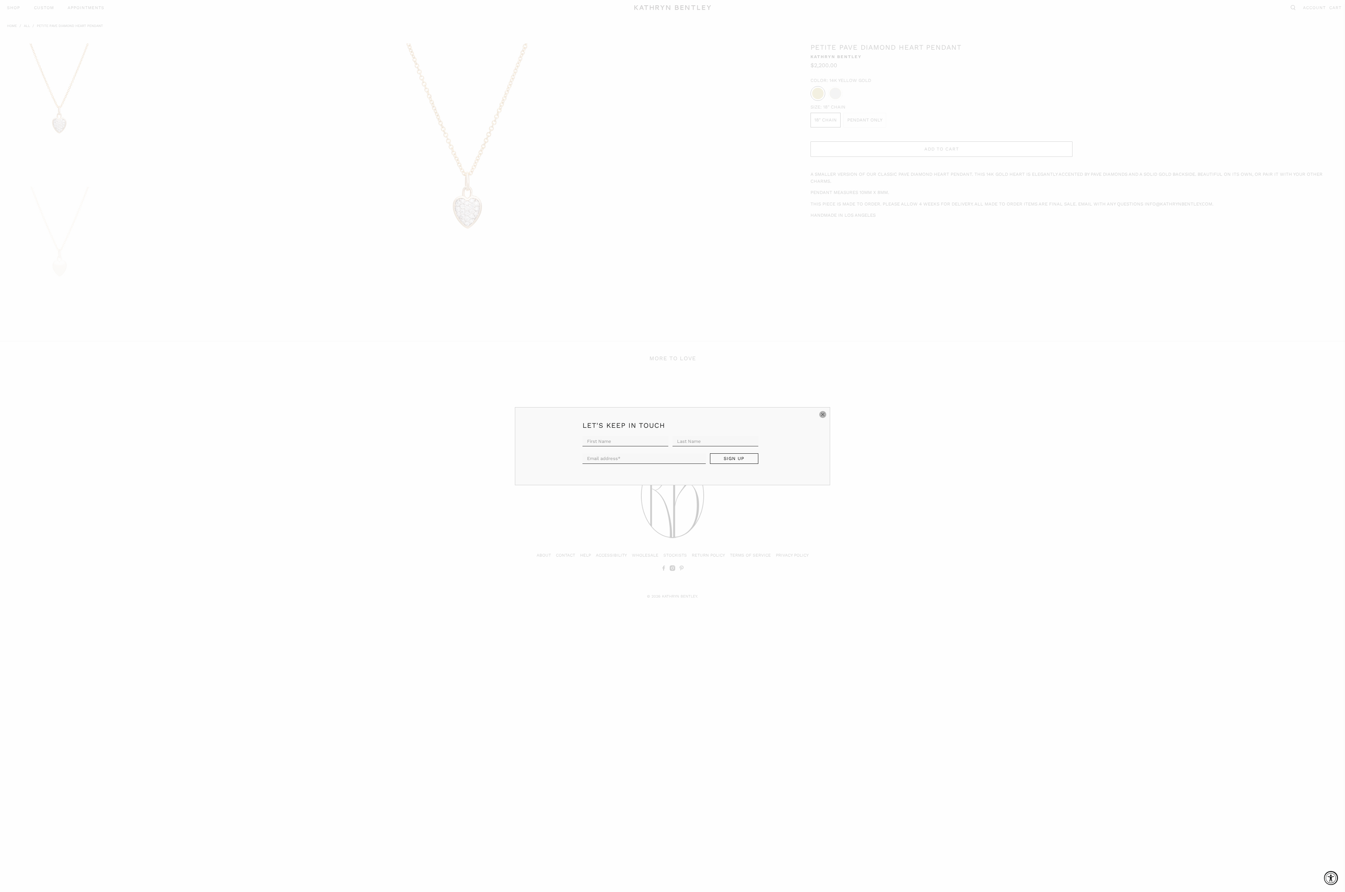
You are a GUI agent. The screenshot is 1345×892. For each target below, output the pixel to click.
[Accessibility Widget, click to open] (1331, 878)
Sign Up (734, 458)
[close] (822, 414)
